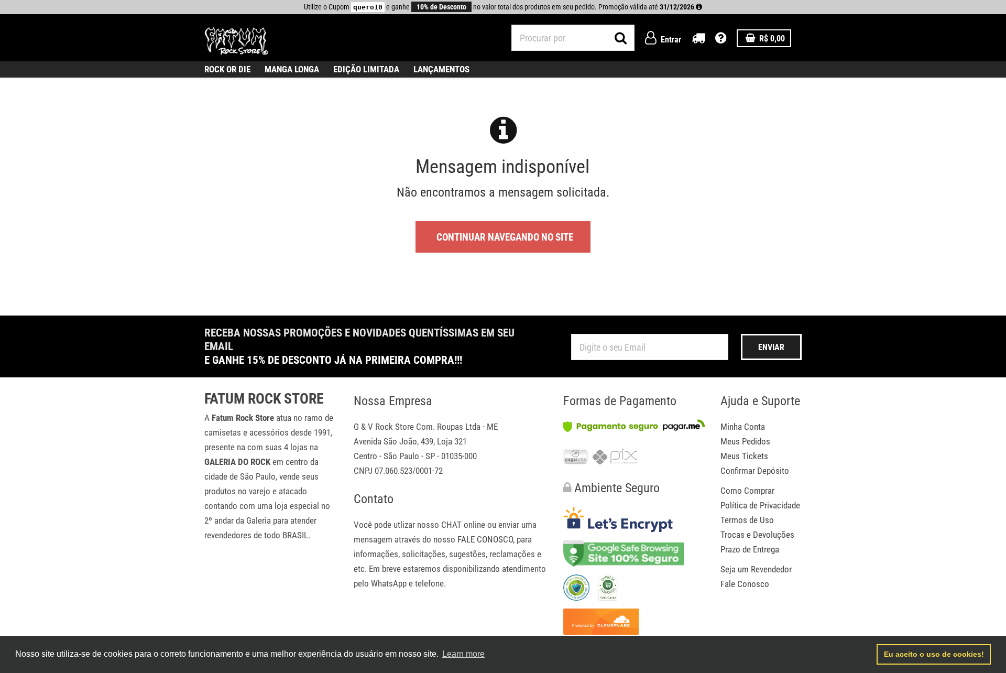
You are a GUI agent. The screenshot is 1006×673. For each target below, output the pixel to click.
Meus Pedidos (745, 441)
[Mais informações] (699, 7)
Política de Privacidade (760, 505)
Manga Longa (292, 69)
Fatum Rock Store (264, 399)
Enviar (771, 347)
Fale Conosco (744, 584)
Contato (373, 499)
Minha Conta (742, 426)
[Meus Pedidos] (698, 40)
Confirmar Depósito (754, 470)
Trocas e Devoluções (757, 534)
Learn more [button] (463, 653)
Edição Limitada (366, 69)
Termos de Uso (747, 520)
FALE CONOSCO (485, 539)
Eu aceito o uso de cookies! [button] (934, 654)
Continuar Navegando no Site (504, 237)
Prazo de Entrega (749, 549)
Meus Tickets (744, 456)
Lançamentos (441, 69)
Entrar (670, 40)
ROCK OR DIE (227, 69)
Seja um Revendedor (756, 569)
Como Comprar (747, 490)
